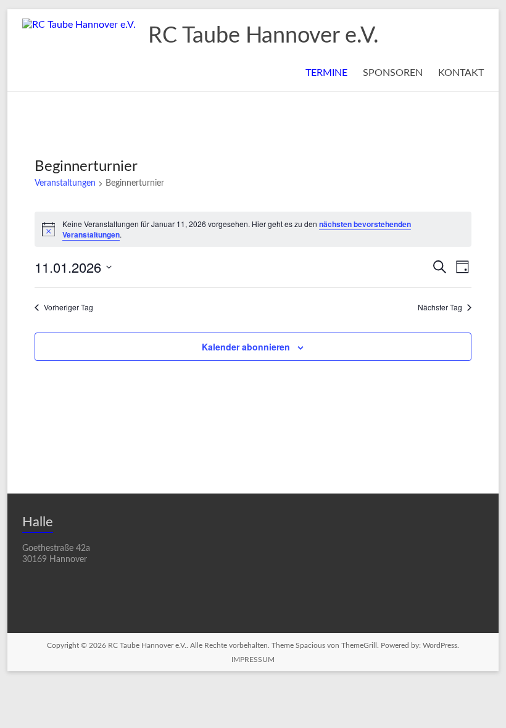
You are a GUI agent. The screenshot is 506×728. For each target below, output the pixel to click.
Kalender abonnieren (246, 347)
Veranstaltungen (65, 183)
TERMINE (326, 73)
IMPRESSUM (253, 659)
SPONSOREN (393, 73)
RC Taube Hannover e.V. (263, 36)
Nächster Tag (440, 307)
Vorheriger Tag (68, 307)
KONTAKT (461, 73)
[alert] (253, 229)
